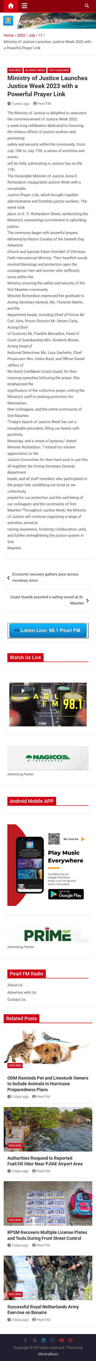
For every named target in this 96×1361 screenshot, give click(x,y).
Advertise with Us (21, 992)
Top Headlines (59, 70)
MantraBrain (48, 1354)
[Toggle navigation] (24, 5)
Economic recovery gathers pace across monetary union (45, 577)
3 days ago (20, 1097)
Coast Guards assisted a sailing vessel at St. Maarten (47, 600)
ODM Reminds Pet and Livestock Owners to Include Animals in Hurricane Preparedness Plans (47, 1083)
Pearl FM (44, 104)
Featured (15, 70)
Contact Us (16, 999)
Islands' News (35, 70)
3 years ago (21, 104)
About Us (15, 985)
